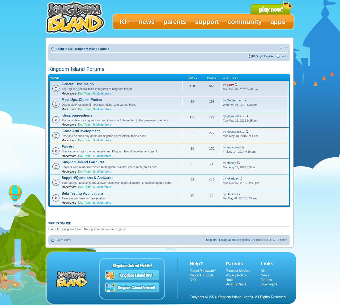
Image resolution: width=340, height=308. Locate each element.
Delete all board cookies (234, 239)
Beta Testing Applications (83, 193)
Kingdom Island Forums (92, 48)
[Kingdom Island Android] (132, 287)
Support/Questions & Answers (86, 178)
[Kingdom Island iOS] (132, 275)
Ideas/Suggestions (77, 115)
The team (210, 239)
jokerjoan (233, 178)
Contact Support (201, 275)
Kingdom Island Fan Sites (83, 162)
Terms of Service (238, 271)
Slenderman (234, 100)
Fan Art (68, 147)
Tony (230, 84)
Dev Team (84, 93)
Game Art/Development (81, 131)
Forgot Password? (203, 271)
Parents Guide (236, 284)
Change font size (283, 47)
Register (269, 56)
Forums (266, 280)
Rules (230, 280)
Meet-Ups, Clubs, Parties (82, 100)
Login (283, 56)
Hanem (231, 162)
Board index (64, 48)
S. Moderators (102, 93)
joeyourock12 (235, 116)
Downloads (269, 284)
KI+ (263, 271)
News (265, 275)
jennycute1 (234, 147)
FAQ (255, 56)
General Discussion (78, 84)
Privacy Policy (236, 275)
